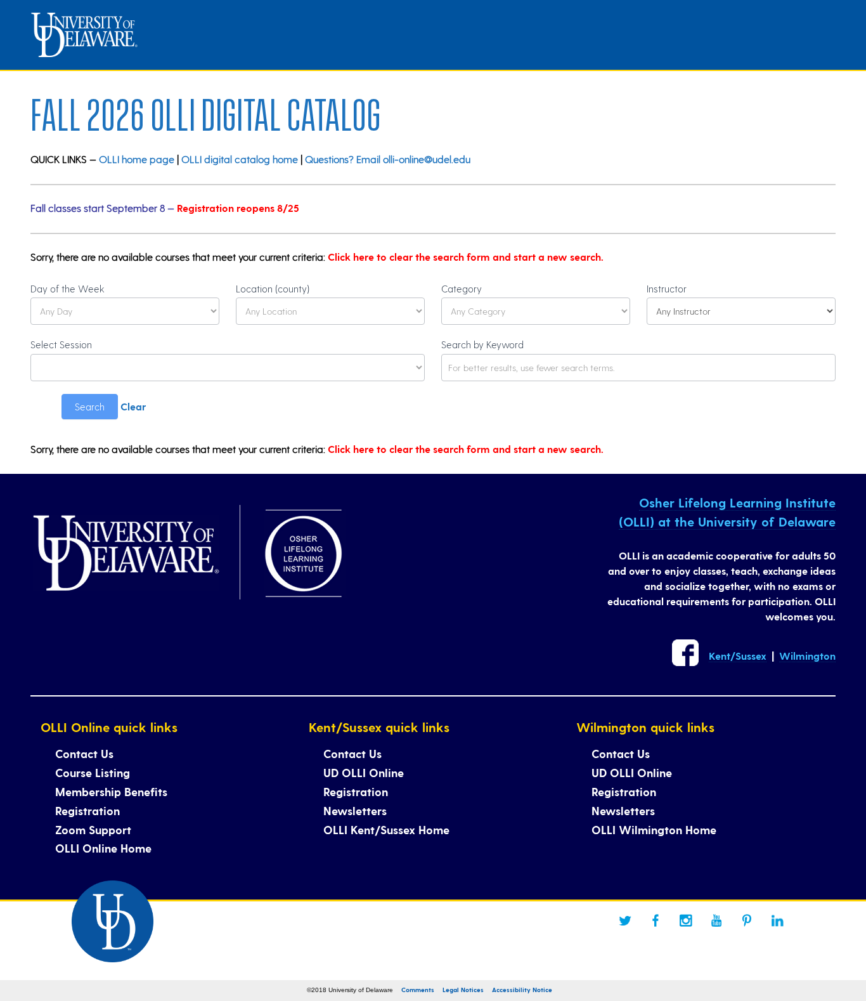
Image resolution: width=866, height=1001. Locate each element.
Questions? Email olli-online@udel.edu (387, 159)
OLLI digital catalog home (239, 159)
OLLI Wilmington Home (653, 829)
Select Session (61, 344)
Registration (87, 810)
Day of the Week (67, 288)
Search (90, 406)
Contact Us (84, 753)
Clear (133, 406)
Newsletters (355, 810)
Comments (417, 989)
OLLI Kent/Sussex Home (386, 829)
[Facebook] (655, 920)
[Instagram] (686, 920)
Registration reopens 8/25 (238, 208)
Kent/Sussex (737, 656)
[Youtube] (716, 920)
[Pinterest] (747, 920)
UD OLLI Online (363, 772)
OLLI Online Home (103, 847)
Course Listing (92, 772)
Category (461, 288)
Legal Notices (463, 989)
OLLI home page (136, 159)
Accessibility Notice (522, 989)
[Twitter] (625, 920)
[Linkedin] (777, 920)
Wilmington (807, 656)
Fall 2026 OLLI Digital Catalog (205, 111)
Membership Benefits (111, 791)
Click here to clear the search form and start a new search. (466, 257)
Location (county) (272, 288)
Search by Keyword (482, 344)
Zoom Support (93, 829)
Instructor (667, 288)
